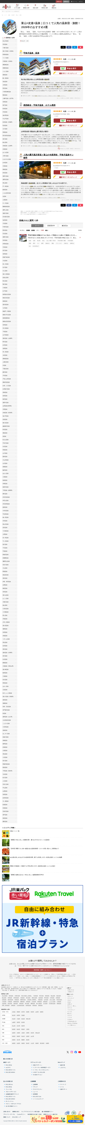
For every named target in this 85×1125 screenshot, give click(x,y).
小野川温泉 (5, 156)
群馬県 (18, 1015)
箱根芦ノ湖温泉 (7, 311)
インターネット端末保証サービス (41, 1067)
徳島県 (13, 1039)
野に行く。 (70, 1013)
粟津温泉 (5, 456)
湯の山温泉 (5, 595)
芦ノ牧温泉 (5, 186)
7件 (74, 111)
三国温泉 (5, 477)
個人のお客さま (8, 1059)
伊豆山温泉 (5, 500)
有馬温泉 (5, 632)
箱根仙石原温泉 (7, 321)
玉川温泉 (5, 128)
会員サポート (63, 1089)
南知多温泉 (5, 575)
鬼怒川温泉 (5, 213)
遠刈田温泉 (5, 115)
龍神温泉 (5, 672)
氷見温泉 (5, 446)
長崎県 (23, 1043)
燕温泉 (4, 436)
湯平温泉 (5, 814)
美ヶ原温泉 (5, 351)
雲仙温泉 (5, 754)
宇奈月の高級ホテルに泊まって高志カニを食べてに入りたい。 (49, 95)
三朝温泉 (5, 676)
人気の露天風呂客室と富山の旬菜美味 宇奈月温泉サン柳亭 (48, 156)
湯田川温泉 (5, 176)
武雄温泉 (5, 747)
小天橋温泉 (5, 612)
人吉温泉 (5, 781)
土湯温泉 (5, 199)
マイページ (74, 1)
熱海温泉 (5, 480)
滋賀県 (13, 1032)
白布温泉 (5, 162)
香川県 (18, 1039)
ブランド (35, 1087)
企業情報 (33, 1081)
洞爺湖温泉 (5, 68)
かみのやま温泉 (7, 159)
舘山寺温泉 (5, 524)
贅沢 (34, 243)
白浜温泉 (5, 659)
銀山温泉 (5, 142)
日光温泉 (5, 233)
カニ (38, 243)
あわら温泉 (5, 473)
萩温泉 (4, 713)
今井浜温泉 (5, 510)
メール (62, 1087)
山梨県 (13, 1022)
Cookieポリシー (21, 1114)
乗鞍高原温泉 (6, 382)
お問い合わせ (6, 1111)
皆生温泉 (5, 679)
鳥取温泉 (5, 683)
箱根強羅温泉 (6, 318)
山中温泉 (5, 453)
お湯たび (69, 1004)
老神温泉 (5, 254)
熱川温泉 (5, 544)
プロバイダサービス (11, 1091)
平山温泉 (5, 787)
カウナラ (69, 1015)
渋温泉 (4, 365)
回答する (59, 1)
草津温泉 (5, 240)
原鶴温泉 (5, 740)
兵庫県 (27, 1032)
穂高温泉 (5, 399)
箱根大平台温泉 (7, 314)
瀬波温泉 (5, 433)
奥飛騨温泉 (5, 558)
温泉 (30, 243)
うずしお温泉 (6, 639)
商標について (6, 1117)
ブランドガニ (59, 243)
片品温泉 (5, 260)
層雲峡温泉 (5, 64)
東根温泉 (5, 169)
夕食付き (66, 243)
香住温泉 (5, 642)
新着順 (28, 230)
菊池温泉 (5, 767)
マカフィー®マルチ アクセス (13, 1104)
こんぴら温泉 (6, 723)
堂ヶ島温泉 (5, 537)
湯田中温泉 (5, 402)
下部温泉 (5, 331)
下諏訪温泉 (5, 368)
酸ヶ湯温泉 (5, 78)
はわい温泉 (5, 686)
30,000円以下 (36, 246)
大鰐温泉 (5, 85)
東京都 (23, 1018)
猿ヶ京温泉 (5, 264)
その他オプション (37, 1074)
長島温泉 (5, 591)
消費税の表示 (15, 1111)
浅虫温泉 (5, 81)
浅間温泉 (5, 348)
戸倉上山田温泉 (7, 378)
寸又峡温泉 (5, 531)
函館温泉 (5, 74)
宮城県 (27, 1011)
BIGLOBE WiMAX (10, 1072)
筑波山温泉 (5, 277)
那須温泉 (5, 230)
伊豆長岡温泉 (6, 504)
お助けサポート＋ (37, 1065)
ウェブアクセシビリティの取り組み (30, 1111)
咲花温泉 (5, 429)
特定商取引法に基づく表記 (35, 1114)
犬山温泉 (5, 568)
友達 (30, 240)
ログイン (81, 1)
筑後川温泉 (5, 737)
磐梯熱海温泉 (6, 206)
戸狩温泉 (5, 375)
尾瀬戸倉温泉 (6, 257)
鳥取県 (13, 1036)
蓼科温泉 (5, 372)
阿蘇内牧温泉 (6, 764)
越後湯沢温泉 (6, 426)
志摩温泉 (5, 585)
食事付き (72, 243)
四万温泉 (5, 250)
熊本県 (27, 1043)
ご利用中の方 (62, 1081)
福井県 (23, 1025)
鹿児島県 (42, 1043)
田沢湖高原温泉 (7, 135)
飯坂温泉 (5, 189)
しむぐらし (63, 1067)
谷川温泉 (5, 267)
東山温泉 (5, 183)
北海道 (13, 1011)
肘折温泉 (5, 172)
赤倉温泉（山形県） (8, 145)
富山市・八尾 (24, 41)
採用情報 (35, 1094)
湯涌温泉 (5, 466)
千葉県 (18, 1018)
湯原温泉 (5, 699)
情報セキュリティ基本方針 (50, 1114)
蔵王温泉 (5, 139)
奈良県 (32, 1032)
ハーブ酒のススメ (71, 1025)
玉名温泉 (5, 774)
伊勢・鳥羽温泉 (7, 581)
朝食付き (48, 243)
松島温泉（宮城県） (8, 122)
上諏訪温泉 (5, 362)
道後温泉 (5, 730)
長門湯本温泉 (6, 710)
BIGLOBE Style (37, 1096)
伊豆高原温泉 (6, 497)
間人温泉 (5, 615)
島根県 (18, 1036)
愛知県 (23, 1029)
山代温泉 (5, 463)
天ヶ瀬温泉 (5, 801)
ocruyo (69, 1002)
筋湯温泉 (5, 804)
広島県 (27, 1036)
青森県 (18, 1011)
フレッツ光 (9, 1089)
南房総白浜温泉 (7, 294)
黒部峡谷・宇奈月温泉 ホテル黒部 (39, 105)
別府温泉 (5, 794)
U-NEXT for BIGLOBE (39, 1072)
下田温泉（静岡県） (8, 490)
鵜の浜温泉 (5, 422)
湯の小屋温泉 (6, 274)
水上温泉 (5, 270)
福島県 (41, 1011)
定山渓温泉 (5, 41)
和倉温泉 (5, 449)
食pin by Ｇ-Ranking (72, 1023)
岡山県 (23, 1036)
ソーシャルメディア (38, 1099)
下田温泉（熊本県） (8, 770)
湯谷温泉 (5, 578)
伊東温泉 (5, 483)
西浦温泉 (5, 571)
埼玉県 (13, 1018)
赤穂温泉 (5, 635)
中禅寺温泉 (5, 226)
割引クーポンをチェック (69, 73)
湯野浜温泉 (5, 179)
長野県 (18, 1022)
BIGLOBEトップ (16, 1117)
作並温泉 (5, 112)
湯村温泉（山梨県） (8, 338)
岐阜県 (18, 1029)
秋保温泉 (5, 108)
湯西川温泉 (5, 237)
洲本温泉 (5, 649)
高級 (53, 243)
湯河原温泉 (5, 304)
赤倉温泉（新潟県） (8, 412)
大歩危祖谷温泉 (7, 720)
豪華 (42, 243)
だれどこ (69, 1000)
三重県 (27, 1029)
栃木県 (13, 1015)
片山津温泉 (5, 460)
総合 (46, 230)
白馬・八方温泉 (7, 385)
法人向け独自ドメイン (11, 1106)
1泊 (30, 246)
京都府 (18, 1032)
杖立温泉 (5, 777)
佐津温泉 (5, 645)
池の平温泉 (5, 416)
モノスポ (69, 1011)
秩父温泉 (5, 281)
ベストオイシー (71, 1009)
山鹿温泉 (5, 791)
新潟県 (23, 1022)
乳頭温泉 (5, 125)
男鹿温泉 (5, 132)
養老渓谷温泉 (6, 297)
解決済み (65, 225)
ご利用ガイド (70, 991)
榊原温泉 (5, 588)
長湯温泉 (5, 808)
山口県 (32, 1036)
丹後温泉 (5, 618)
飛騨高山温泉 (6, 561)
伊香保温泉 (5, 243)
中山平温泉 (5, 118)
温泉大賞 (62, 1065)
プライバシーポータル (9, 1114)
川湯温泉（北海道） (8, 61)
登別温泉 (5, 44)
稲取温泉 (5, 507)
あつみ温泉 (5, 152)
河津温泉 (5, 520)
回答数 (33, 230)
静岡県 (13, 1029)
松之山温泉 (5, 439)
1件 (74, 163)
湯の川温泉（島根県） (8, 696)
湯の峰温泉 (5, 669)
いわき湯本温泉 (7, 193)
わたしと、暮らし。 (72, 1006)
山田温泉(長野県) (7, 406)
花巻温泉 (5, 101)
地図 (57, 64)
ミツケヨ (69, 1017)
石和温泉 (5, 324)
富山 (43, 240)
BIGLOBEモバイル (10, 1070)
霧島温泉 (5, 821)
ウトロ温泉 (5, 57)
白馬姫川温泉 (6, 389)
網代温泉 (5, 493)
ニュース (35, 1091)
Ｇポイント (70, 996)
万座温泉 (5, 247)
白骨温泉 (5, 345)
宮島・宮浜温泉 (7, 706)
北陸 (34, 240)
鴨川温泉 (5, 284)
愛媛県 (23, 1039)
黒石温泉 (5, 88)
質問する (66, 1)
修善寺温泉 (5, 487)
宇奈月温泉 (5, 443)
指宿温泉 (5, 818)
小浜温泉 (5, 757)
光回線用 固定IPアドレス (12, 1094)
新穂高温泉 (5, 554)
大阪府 (23, 1032)
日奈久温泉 (5, 784)
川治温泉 (5, 223)
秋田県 (32, 1011)
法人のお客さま (8, 1081)
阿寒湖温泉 (5, 54)
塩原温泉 (5, 220)
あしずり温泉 (6, 733)
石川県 (18, 1025)
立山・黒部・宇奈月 (51, 240)
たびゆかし (70, 1019)
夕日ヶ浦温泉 (6, 622)
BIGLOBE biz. (9, 1084)
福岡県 (13, 1043)
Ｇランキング (70, 998)
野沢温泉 (5, 341)
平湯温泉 (5, 551)
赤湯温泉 (5, 149)
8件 (74, 59)
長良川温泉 (5, 564)
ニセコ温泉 (5, 71)
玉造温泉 (5, 689)
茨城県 (23, 1015)
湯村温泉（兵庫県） (8, 652)
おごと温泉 (5, 598)
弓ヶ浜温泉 (5, 541)
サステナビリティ (37, 1089)
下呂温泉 (5, 547)
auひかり (8, 1067)
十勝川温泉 (5, 47)
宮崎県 (37, 1043)
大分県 (32, 1043)
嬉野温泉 (5, 743)
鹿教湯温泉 (5, 358)
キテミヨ (69, 1007)
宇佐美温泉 (5, 514)
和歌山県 (37, 1032)
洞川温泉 (5, 656)
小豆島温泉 (5, 727)
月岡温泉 (5, 409)
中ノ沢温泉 (5, 203)
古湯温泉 (5, 750)
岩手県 (23, 1011)
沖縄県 (47, 1043)
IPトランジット (10, 1101)
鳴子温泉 (5, 105)
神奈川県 (28, 1018)
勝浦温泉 (5, 662)
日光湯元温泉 (6, 216)
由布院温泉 (5, 798)
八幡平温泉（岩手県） (8, 98)
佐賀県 (18, 1043)
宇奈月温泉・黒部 (62, 240)
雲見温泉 (5, 527)
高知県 (27, 1039)
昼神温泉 (5, 392)
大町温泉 (5, 355)
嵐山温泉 (5, 605)
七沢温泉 (5, 308)
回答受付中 (51, 225)
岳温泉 (4, 196)
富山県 (38, 240)
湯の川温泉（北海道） (8, 51)
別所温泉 (5, 395)
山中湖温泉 (5, 335)
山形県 (37, 1011)
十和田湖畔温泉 (7, 91)
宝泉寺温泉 (5, 811)
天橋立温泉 (5, 602)
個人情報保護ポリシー (47, 1111)
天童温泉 (5, 166)
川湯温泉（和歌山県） (8, 666)
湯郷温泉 (5, 703)
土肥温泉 (5, 534)
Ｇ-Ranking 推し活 (71, 1021)
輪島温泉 (5, 470)
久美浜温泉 (5, 608)
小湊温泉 (5, 287)
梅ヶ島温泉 (5, 517)
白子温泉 (5, 291)
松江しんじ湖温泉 (7, 693)
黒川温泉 (5, 760)
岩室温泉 (5, 419)
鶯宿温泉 (5, 95)
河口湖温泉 (5, 328)
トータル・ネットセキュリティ (41, 1070)
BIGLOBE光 (9, 1065)
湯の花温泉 (5, 625)
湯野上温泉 (5, 210)
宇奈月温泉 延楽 (31, 53)
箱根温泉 (5, 301)
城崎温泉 (5, 629)
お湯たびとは (70, 989)
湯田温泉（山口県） (8, 716)
